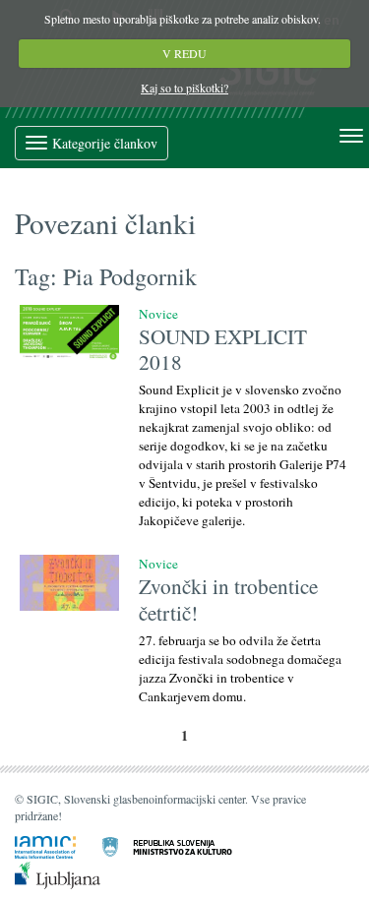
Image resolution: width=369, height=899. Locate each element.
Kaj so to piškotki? (184, 87)
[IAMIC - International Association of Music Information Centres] (57, 846)
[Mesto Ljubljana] (69, 873)
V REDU (184, 53)
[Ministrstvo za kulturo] (179, 846)
